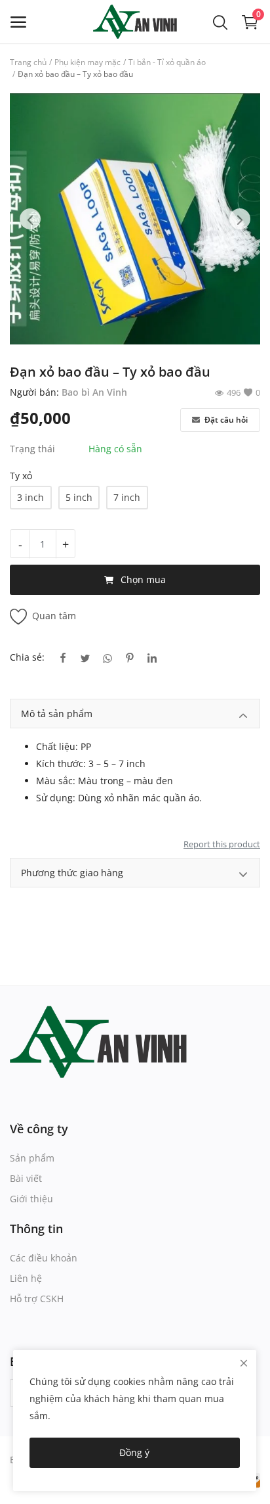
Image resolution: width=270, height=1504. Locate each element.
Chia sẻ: (27, 657)
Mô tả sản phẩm (56, 713)
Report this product (221, 844)
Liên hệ (26, 1278)
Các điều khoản (43, 1258)
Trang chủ (28, 62)
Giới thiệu (31, 1198)
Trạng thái (32, 448)
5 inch (79, 497)
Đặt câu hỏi (225, 419)
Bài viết (26, 1178)
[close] (244, 1363)
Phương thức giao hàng (72, 872)
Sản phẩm (32, 1158)
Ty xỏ (21, 475)
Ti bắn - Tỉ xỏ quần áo (167, 62)
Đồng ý (134, 1452)
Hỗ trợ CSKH (37, 1298)
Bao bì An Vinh (94, 392)
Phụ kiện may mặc (87, 62)
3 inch (30, 497)
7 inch (126, 497)
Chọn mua (143, 579)
